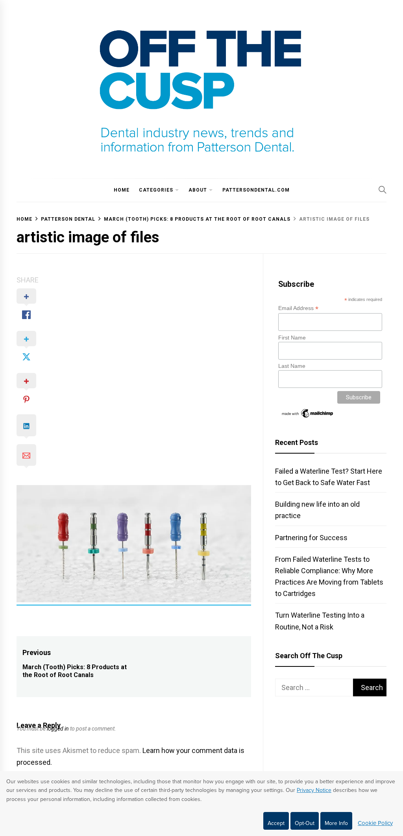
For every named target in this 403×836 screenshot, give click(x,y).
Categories (156, 190)
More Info (336, 823)
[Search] (382, 190)
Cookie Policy (375, 823)
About (198, 190)
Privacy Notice (314, 790)
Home (121, 190)
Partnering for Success (311, 537)
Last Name (291, 366)
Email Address (298, 308)
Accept (276, 823)
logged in (58, 728)
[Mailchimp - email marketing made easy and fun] (307, 417)
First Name (292, 337)
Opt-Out (304, 823)
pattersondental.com (256, 190)
